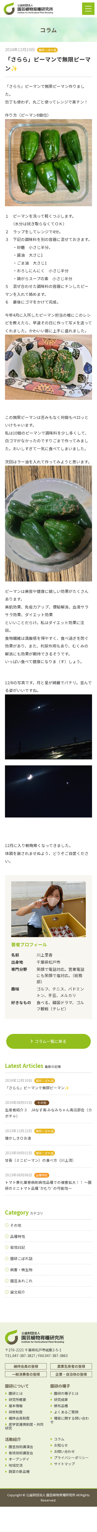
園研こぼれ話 (21, 1258)
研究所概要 (17, 1399)
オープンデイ (19, 1459)
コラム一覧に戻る (50, 1041)
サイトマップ (64, 1464)
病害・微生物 (21, 1269)
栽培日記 (17, 1247)
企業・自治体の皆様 (71, 1374)
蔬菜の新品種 (19, 1471)
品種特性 (17, 1236)
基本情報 (16, 1406)
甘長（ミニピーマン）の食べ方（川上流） (40, 1160)
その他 (15, 1225)
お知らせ (61, 1445)
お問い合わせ (64, 1451)
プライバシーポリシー (71, 1458)
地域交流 (16, 1465)
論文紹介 (17, 1291)
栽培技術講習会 (21, 1453)
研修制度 (16, 1412)
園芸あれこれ (21, 1280)
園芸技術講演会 (21, 1447)
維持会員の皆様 (26, 1366)
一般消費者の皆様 (26, 1374)
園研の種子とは (66, 1393)
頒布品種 (61, 1406)
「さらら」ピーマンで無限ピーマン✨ (37, 1087)
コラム (59, 1439)
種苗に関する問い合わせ (69, 1420)
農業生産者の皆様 (71, 1366)
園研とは (16, 1393)
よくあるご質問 (66, 1412)
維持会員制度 (19, 1418)
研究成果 (61, 1399)
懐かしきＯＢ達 (18, 1138)
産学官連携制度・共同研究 (24, 1426)
